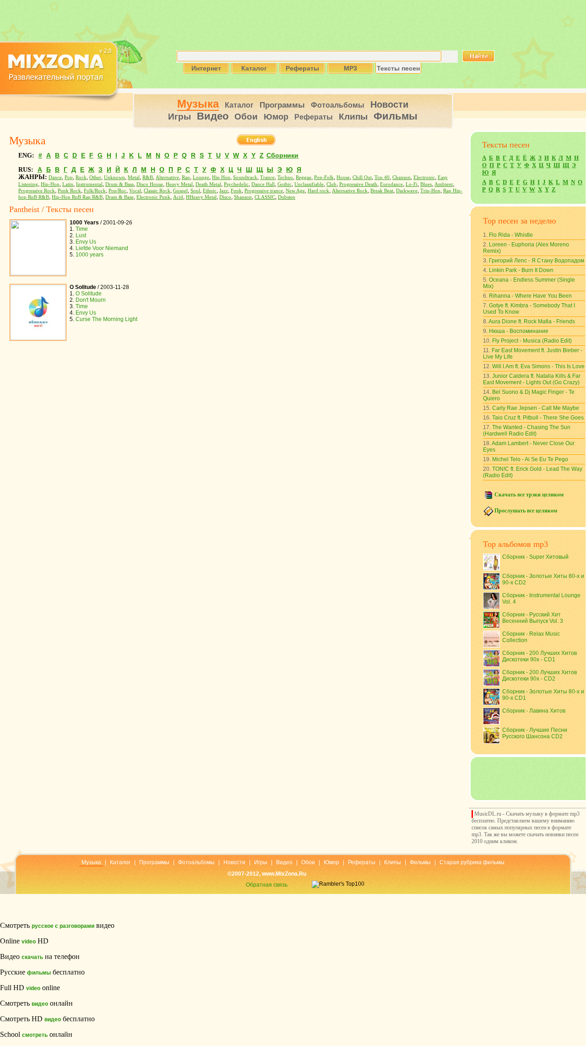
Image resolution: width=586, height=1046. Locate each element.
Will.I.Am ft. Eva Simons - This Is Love (538, 366)
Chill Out (362, 177)
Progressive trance (263, 190)
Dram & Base (119, 197)
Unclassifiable (309, 184)
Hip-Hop (50, 184)
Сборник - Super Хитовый (535, 557)
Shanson (243, 197)
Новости (389, 104)
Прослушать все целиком (525, 510)
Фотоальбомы (337, 105)
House (343, 177)
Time (82, 229)
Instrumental (89, 184)
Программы (282, 105)
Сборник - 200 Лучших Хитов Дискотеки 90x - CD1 (539, 656)
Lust (81, 235)
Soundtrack (245, 177)
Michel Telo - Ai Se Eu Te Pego (530, 459)
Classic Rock (157, 190)
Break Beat (381, 190)
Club (331, 184)
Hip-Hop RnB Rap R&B (77, 197)
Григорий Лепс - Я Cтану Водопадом (536, 260)
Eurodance (391, 184)
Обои (246, 116)
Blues (426, 184)
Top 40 (382, 177)
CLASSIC (265, 197)
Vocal (135, 190)
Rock (81, 177)
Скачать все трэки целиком (529, 494)
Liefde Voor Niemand (102, 248)
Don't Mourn (91, 300)
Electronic (424, 177)
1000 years (89, 254)
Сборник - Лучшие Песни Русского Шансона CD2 (534, 733)
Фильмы (396, 116)
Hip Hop (221, 177)
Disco (225, 197)
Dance (55, 177)
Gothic (284, 184)
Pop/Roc (117, 190)
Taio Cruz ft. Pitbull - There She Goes (538, 417)
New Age (295, 190)
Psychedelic (236, 184)
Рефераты (313, 117)
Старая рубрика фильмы (472, 862)
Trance (267, 177)
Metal (134, 177)
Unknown (114, 177)
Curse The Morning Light (106, 319)
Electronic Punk (153, 197)
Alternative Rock (350, 190)
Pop (69, 177)
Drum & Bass (119, 184)
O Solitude (89, 293)
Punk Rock (69, 190)
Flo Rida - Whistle (511, 235)
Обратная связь (267, 885)
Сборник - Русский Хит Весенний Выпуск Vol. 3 (532, 617)
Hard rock (318, 190)
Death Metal (208, 184)
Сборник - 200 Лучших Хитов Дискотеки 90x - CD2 (539, 675)
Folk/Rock (95, 190)
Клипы (353, 116)
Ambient (443, 184)
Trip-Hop (430, 190)
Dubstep (286, 197)
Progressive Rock (36, 190)
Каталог (239, 105)
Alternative (167, 177)
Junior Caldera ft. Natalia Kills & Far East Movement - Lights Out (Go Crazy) (532, 379)
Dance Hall (263, 184)
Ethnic (210, 190)
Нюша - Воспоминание (518, 331)
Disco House (149, 184)
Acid (178, 197)
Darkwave (407, 190)
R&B (147, 177)
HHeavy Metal (201, 197)
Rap (186, 177)
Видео (212, 116)
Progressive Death (358, 184)
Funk (236, 190)
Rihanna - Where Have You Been (530, 296)
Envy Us (86, 242)
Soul (195, 190)
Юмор (276, 116)
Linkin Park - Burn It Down (521, 270)
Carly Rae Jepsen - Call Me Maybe (535, 408)
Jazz (223, 190)
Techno (285, 177)
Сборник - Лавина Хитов (533, 711)
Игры (179, 116)
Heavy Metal (179, 184)
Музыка (198, 104)
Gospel (180, 190)
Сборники (282, 155)
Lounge (201, 177)
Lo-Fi (412, 184)
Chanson (401, 177)
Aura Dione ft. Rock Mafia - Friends (531, 321)
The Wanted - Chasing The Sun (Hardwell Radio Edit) (526, 430)
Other (95, 177)
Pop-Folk (324, 177)
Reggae (303, 177)
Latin (67, 184)
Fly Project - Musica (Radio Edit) (532, 341)
